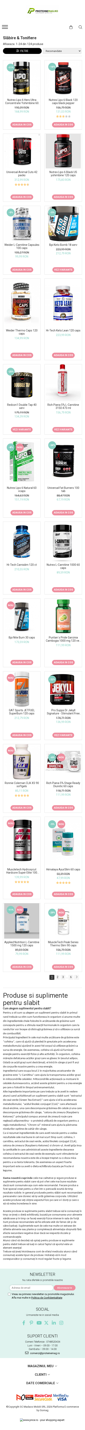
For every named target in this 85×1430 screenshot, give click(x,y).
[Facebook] (23, 1322)
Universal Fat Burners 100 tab (63, 489)
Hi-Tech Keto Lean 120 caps (63, 330)
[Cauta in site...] (80, 27)
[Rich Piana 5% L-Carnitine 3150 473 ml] (63, 382)
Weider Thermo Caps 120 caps (22, 332)
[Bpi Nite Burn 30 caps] (21, 616)
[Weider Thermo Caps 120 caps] (21, 303)
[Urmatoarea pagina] (76, 977)
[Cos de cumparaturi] (71, 27)
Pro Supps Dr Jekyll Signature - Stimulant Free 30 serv (63, 712)
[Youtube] (38, 1322)
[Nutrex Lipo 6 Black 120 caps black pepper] (63, 78)
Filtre (23, 51)
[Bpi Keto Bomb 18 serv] (63, 223)
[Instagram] (61, 1322)
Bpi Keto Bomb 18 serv (63, 244)
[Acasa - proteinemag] (42, 11)
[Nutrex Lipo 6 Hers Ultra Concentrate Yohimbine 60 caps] (21, 78)
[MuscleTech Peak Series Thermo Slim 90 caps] (63, 921)
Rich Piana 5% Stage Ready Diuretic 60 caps (63, 784)
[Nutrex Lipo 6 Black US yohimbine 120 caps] (63, 151)
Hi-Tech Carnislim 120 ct (22, 564)
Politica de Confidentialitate (46, 1297)
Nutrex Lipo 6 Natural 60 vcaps (22, 489)
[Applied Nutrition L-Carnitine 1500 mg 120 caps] (21, 921)
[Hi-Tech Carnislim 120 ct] (21, 541)
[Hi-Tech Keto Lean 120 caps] (63, 302)
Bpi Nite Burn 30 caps (22, 637)
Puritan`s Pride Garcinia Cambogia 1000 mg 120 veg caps (63, 639)
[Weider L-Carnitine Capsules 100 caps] (21, 223)
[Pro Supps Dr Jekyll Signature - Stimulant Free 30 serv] (63, 689)
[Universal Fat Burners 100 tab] (63, 461)
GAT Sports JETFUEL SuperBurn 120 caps (22, 712)
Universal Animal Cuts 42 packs (21, 173)
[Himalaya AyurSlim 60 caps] (63, 841)
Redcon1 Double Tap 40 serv (22, 406)
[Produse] (5, 28)
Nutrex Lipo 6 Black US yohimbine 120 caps (63, 173)
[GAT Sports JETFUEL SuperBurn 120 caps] (21, 689)
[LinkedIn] (53, 1322)
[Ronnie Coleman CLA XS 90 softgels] (21, 761)
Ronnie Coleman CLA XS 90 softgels (22, 784)
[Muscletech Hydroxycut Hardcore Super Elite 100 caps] (21, 841)
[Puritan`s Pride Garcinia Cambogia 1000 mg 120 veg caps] (63, 616)
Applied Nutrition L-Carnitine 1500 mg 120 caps (21, 944)
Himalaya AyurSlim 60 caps (63, 869)
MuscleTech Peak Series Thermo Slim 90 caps (63, 944)
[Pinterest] (31, 1322)
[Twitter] (46, 1322)
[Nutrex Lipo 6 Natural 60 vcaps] (21, 461)
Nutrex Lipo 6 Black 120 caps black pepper (63, 101)
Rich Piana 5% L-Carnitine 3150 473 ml (63, 406)
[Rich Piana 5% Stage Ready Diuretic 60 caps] (63, 762)
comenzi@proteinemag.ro (44, 1353)
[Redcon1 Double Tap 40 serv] (21, 382)
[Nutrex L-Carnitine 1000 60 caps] (63, 541)
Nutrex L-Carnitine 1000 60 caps (63, 566)
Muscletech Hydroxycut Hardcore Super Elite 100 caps (21, 871)
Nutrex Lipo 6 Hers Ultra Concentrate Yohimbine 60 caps (22, 101)
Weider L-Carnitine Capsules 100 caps (21, 246)
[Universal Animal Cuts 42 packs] (21, 151)
